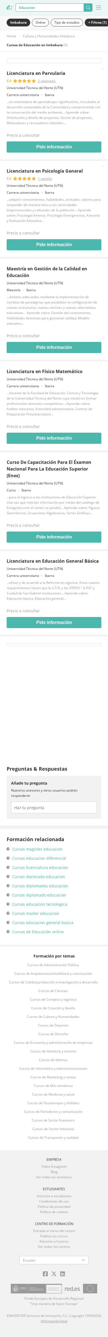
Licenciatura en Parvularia (36, 73)
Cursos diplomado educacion (39, 895)
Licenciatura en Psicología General (45, 171)
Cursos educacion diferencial (39, 858)
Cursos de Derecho (53, 1034)
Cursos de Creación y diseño (53, 1008)
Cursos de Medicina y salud (53, 1094)
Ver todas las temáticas (54, 1177)
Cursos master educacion (35, 913)
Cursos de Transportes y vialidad (53, 1137)
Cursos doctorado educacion (38, 876)
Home (11, 36)
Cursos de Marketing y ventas (53, 1077)
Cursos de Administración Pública (53, 965)
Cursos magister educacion (37, 849)
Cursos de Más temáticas (53, 1085)
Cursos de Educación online (38, 931)
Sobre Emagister (54, 1166)
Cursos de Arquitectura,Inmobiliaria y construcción (53, 973)
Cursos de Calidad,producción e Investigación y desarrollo (53, 982)
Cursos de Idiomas (53, 1059)
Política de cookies (54, 1211)
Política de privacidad (54, 1206)
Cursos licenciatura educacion (40, 867)
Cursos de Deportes (53, 1025)
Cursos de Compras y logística (53, 999)
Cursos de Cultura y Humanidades (53, 1016)
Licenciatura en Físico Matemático (45, 371)
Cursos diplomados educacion (40, 885)
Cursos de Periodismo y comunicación (53, 1111)
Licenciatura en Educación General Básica (53, 561)
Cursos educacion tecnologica (39, 904)
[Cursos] (9, 7)
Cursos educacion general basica (42, 922)
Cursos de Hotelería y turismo (53, 1051)
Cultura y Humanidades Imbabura (49, 36)
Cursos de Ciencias (53, 990)
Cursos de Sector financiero (53, 1120)
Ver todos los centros (54, 1246)
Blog (54, 1171)
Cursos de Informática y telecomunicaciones (53, 1068)
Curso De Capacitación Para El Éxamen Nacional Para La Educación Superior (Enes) (49, 469)
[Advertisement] (54, 700)
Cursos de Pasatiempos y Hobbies (53, 1103)
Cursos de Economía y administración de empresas (53, 1042)
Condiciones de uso (54, 1201)
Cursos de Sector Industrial (53, 1129)
